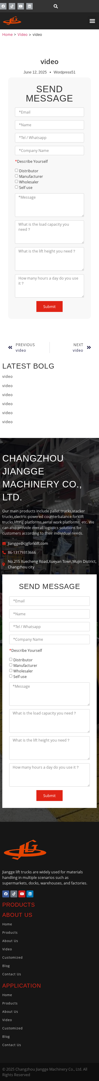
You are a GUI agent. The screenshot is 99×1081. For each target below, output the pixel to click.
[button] (55, 6)
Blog (6, 966)
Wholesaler (29, 182)
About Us (10, 941)
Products (10, 932)
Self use (25, 187)
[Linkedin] (29, 6)
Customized (12, 957)
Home (7, 924)
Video (7, 949)
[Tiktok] (12, 6)
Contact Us (11, 974)
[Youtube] (20, 6)
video (7, 376)
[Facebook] (3, 6)
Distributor (28, 170)
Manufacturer (31, 176)
